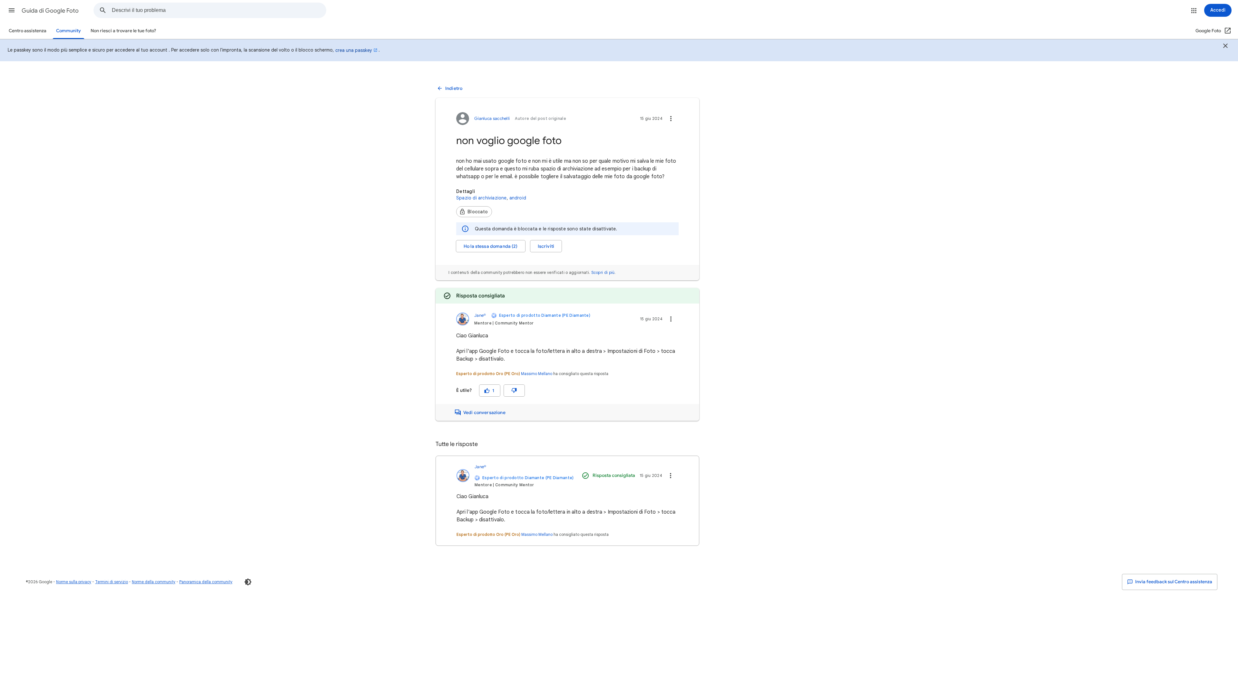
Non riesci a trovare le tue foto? (123, 31)
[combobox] (219, 10)
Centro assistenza (27, 31)
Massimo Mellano (536, 373)
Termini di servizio (111, 581)
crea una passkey (353, 50)
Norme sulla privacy (73, 581)
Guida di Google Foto (50, 10)
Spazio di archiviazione (481, 198)
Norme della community (153, 581)
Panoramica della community (205, 581)
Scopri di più (603, 272)
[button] (11, 10)
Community (68, 31)
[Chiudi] (1225, 46)
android (517, 198)
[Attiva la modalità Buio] (248, 582)
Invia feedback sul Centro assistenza (1173, 582)
